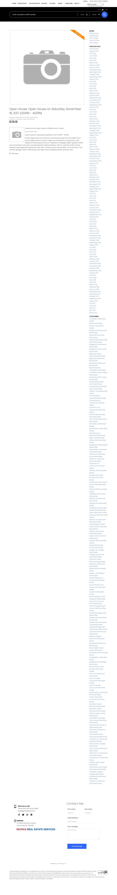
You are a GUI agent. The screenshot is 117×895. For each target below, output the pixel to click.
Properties (22, 3)
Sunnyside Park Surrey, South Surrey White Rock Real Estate (98, 720)
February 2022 (94, 177)
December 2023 (95, 126)
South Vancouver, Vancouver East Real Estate (96, 699)
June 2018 (92, 278)
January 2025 (94, 95)
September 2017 (95, 299)
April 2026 (92, 60)
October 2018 (94, 268)
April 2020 (92, 226)
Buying (44, 3)
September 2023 (95, 133)
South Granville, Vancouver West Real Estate (97, 687)
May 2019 (92, 252)
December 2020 (95, 210)
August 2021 (93, 191)
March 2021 (93, 203)
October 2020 (94, 212)
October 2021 (94, 187)
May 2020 (92, 224)
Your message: (73, 826)
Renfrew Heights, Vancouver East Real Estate (96, 638)
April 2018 (92, 282)
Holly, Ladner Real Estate (98, 512)
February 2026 (94, 65)
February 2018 (94, 287)
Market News (94, 36)
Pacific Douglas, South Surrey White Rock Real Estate (97, 608)
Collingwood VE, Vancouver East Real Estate (96, 402)
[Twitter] (24, 815)
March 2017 (93, 313)
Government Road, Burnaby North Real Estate (96, 477)
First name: (72, 809)
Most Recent (94, 49)
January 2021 (93, 208)
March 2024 (93, 119)
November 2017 (94, 294)
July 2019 (92, 247)
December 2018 (95, 264)
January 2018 (94, 289)
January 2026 (94, 67)
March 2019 (93, 257)
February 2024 (94, 121)
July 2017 (92, 303)
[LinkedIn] (32, 815)
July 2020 (92, 219)
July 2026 (92, 53)
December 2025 (95, 70)
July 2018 (92, 275)
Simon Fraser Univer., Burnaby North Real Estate (96, 669)
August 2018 (93, 273)
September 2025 (95, 77)
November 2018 (94, 266)
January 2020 (94, 233)
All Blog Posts (94, 33)
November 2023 (95, 128)
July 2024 (92, 109)
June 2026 (93, 56)
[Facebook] (20, 815)
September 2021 (95, 189)
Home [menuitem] (14, 3)
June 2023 (93, 140)
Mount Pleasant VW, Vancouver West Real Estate (97, 587)
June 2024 (93, 112)
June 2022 (93, 168)
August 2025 (93, 79)
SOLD (106, 9)
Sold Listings (93, 43)
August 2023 (93, 135)
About (76, 3)
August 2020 (93, 217)
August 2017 (93, 301)
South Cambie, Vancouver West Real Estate (97, 680)
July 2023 (92, 137)
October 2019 (94, 240)
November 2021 (94, 184)
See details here (31, 132)
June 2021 (92, 196)
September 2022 (95, 161)
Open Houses (94, 40)
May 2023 (92, 142)
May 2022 (92, 170)
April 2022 (92, 173)
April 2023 (92, 144)
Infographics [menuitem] (34, 3)
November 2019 (94, 238)
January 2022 (94, 180)
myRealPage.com (62, 863)
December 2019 (95, 236)
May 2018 (92, 280)
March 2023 (93, 147)
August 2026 (93, 51)
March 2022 (93, 175)
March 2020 (93, 229)
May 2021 (92, 198)
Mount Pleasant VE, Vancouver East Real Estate (96, 580)
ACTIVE (99, 9)
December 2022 (95, 154)
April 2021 (92, 201)
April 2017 (92, 310)
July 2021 (92, 193)
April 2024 (92, 116)
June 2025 (93, 84)
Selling (52, 3)
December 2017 (94, 292)
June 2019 (92, 250)
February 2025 (94, 93)
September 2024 (95, 105)
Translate (100, 6)
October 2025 (94, 74)
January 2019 (94, 261)
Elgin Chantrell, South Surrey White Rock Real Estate (97, 440)
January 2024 (94, 123)
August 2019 (93, 245)
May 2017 (92, 308)
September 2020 (95, 215)
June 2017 (92, 306)
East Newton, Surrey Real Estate (25, 119)
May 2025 (92, 86)
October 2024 (94, 102)
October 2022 (94, 158)
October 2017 (94, 296)
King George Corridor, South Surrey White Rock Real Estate (98, 526)
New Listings (93, 38)
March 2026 (93, 63)
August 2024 (93, 107)
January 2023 (94, 152)
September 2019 (95, 243)
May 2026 (92, 58)
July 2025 (92, 81)
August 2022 (93, 163)
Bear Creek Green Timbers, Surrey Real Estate (96, 325)
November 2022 (95, 156)
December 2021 (95, 182)
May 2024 (92, 114)
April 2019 (92, 254)
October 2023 (94, 130)
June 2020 (93, 221)
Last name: (88, 809)
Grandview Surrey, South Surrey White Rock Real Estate (98, 484)
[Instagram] (28, 815)
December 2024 (95, 98)
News (60, 3)
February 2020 (94, 231)
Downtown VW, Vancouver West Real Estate (97, 409)
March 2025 (93, 91)
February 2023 (94, 149)
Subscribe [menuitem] (69, 3)
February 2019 (94, 259)
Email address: (73, 818)
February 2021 (94, 205)
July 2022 (92, 165)
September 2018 (95, 271)
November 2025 (95, 72)
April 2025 (92, 88)
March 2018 (93, 285)
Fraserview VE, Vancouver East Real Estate (96, 466)
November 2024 (95, 100)
